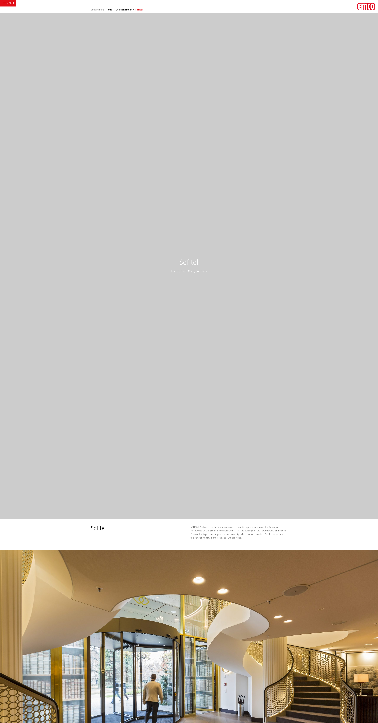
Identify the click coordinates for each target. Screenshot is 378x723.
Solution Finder (124, 9)
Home (109, 9)
